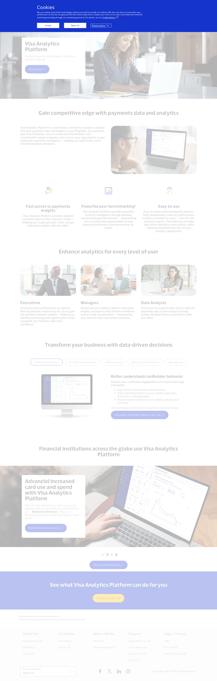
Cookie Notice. (109, 17)
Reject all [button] (75, 25)
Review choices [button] (98, 25)
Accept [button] (48, 25)
